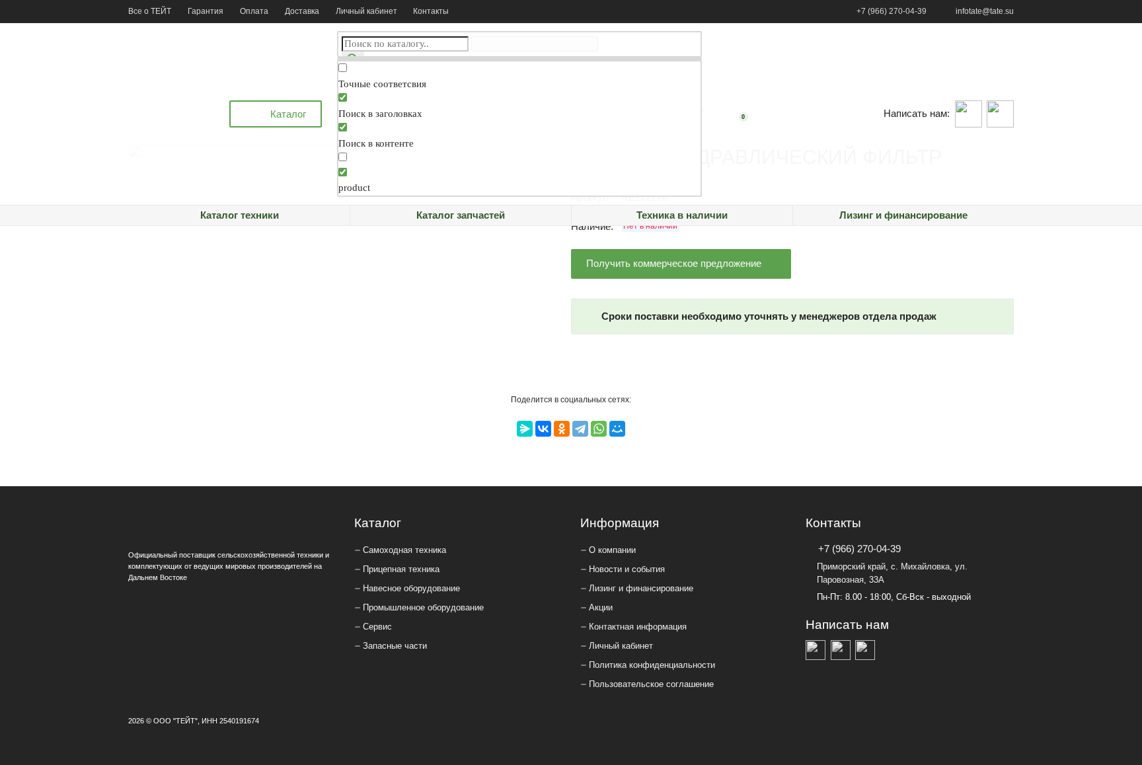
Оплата (254, 11)
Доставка (302, 11)
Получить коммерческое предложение (673, 263)
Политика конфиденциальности (652, 665)
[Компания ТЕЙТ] (171, 114)
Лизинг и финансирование (903, 215)
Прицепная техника (401, 569)
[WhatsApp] (599, 429)
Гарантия (205, 11)
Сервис (377, 627)
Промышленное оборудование (423, 607)
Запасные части (395, 646)
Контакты (431, 11)
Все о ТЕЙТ (149, 11)
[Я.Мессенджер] (525, 429)
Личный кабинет (366, 11)
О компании (612, 550)
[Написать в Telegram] (1000, 114)
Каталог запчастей (460, 215)
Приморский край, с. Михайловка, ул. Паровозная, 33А (892, 573)
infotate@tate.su (985, 11)
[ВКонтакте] (543, 429)
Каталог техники (239, 215)
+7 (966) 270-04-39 (891, 11)
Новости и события (627, 569)
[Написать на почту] (865, 650)
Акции (601, 607)
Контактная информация (638, 627)
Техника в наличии (682, 215)
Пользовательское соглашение (651, 684)
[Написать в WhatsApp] (968, 114)
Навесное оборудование (411, 588)
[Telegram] (580, 429)
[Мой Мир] (617, 429)
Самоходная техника (404, 550)
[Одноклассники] (562, 429)
